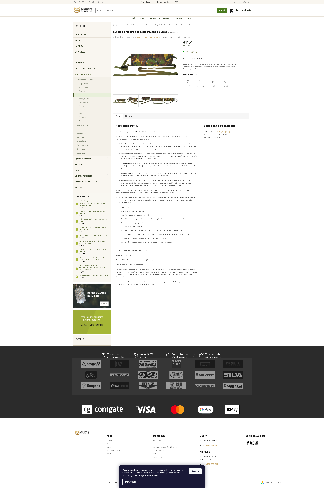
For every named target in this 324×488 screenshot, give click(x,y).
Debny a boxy (82, 153)
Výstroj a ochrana (83, 158)
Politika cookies (158, 450)
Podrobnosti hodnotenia (148, 37)
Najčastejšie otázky (114, 450)
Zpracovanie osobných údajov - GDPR (166, 447)
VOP (176, 2)
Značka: (176, 37)
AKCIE (77, 40)
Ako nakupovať (146, 2)
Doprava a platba (163, 2)
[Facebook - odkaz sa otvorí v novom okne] (248, 443)
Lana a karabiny (82, 125)
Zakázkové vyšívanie (114, 444)
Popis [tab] (118, 116)
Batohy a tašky (82, 83)
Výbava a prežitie (83, 74)
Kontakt (109, 454)
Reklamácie (157, 457)
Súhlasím (195, 471)
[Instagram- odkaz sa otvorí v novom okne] (252, 443)
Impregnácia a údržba (85, 80)
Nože (77, 170)
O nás (109, 447)
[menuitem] (133, 19)
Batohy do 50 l (84, 106)
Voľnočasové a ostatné (86, 181)
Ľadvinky (82, 109)
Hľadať (222, 10)
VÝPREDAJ (80, 52)
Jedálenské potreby (84, 121)
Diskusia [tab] (128, 116)
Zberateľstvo (81, 164)
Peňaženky (83, 117)
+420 (209, 445)
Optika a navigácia (83, 175)
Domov (109, 440)
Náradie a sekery (83, 145)
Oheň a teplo (81, 141)
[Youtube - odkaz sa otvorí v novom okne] (256, 443)
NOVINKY (79, 46)
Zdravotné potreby (83, 129)
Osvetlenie (81, 137)
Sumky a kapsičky (85, 95)
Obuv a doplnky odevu (85, 68)
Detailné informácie (190, 74)
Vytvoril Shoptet (275, 483)
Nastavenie (130, 482)
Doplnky (82, 91)
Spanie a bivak (82, 133)
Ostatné (81, 113)
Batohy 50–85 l (84, 98)
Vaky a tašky (83, 87)
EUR (231, 2)
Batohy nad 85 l (84, 102)
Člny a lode (81, 149)
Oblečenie (79, 62)
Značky (78, 187)
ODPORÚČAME (81, 34)
